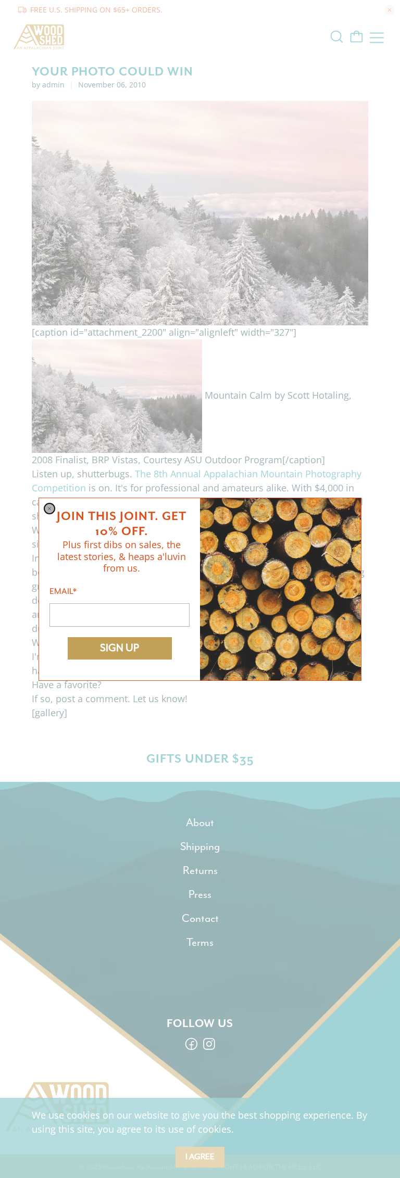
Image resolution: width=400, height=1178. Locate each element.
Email (63, 591)
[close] (49, 508)
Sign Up (119, 647)
